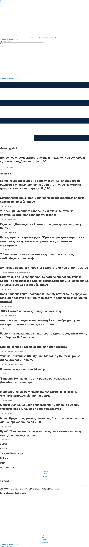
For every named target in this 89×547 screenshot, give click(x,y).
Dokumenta (54, 489)
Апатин (4, 448)
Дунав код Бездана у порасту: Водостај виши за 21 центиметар (44, 267)
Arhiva (45, 489)
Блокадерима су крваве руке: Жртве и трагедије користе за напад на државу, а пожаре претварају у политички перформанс (42, 241)
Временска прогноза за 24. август (24, 369)
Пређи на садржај (4, 0)
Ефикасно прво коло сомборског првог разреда (33, 346)
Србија (4, 458)
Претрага (2, 41)
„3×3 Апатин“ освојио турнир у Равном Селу (31, 311)
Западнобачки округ (11, 453)
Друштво (2, 166)
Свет (1, 169)
